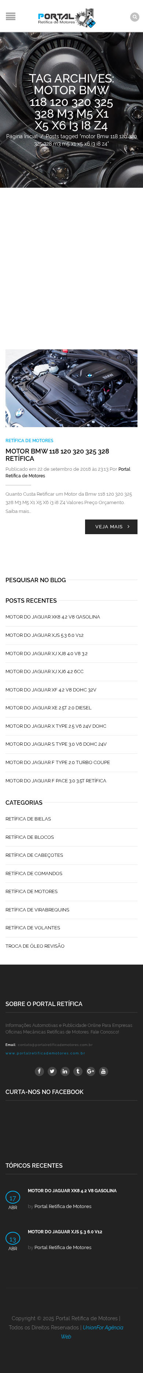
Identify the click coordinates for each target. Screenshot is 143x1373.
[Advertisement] (71, 263)
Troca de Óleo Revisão (35, 946)
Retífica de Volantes (33, 927)
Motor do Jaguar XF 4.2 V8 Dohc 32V (51, 690)
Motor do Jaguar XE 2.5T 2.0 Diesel (49, 708)
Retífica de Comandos (34, 873)
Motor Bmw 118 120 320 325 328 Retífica (57, 454)
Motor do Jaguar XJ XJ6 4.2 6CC (45, 671)
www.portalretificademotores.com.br (45, 1053)
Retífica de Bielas (28, 819)
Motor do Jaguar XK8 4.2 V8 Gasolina (53, 617)
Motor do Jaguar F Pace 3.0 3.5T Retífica (56, 780)
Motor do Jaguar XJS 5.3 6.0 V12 (45, 635)
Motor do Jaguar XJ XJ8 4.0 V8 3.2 (47, 653)
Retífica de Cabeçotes (34, 855)
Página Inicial (22, 136)
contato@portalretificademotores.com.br (55, 1045)
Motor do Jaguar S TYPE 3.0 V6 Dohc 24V (56, 744)
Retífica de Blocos (30, 837)
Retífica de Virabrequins (37, 910)
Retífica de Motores (29, 440)
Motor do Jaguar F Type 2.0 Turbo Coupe (58, 762)
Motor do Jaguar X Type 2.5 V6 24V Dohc (56, 726)
